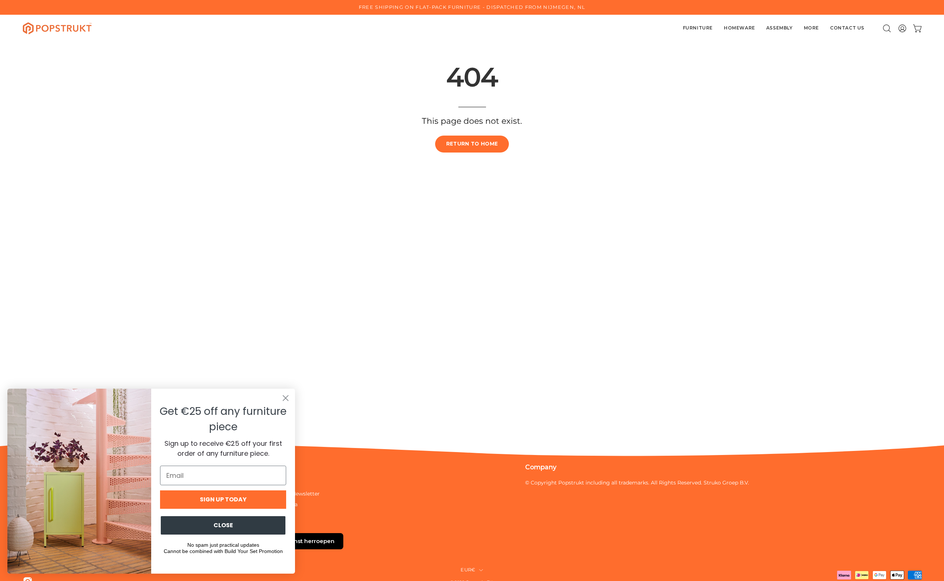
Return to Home (472, 144)
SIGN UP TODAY (223, 499)
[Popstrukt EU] (57, 28)
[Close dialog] (285, 398)
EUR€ (468, 570)
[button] (887, 28)
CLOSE (223, 525)
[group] (472, 7)
